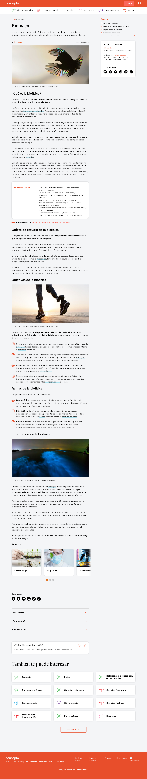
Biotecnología (20, 571)
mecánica (41, 259)
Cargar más (75, 729)
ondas (42, 417)
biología (73, 99)
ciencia (33, 99)
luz (76, 267)
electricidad (66, 267)
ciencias (51, 151)
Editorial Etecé (109, 48)
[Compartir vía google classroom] (29, 599)
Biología (21, 19)
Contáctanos (121, 758)
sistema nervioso (67, 427)
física (47, 102)
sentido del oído (69, 417)
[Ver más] (134, 35)
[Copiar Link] (39, 599)
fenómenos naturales (33, 111)
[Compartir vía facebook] (18, 599)
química (30, 157)
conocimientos (52, 382)
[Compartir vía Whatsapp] (34, 599)
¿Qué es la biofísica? (111, 23)
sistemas (20, 347)
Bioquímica (51, 571)
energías (80, 357)
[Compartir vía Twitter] (13, 599)
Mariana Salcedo (120, 55)
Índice (129, 3)
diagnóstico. (46, 371)
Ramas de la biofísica (111, 33)
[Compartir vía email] (24, 599)
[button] (47, 580)
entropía (22, 350)
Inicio (14, 19)
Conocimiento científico (90, 571)
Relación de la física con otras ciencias (51, 222)
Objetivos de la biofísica (112, 29)
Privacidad (109, 758)
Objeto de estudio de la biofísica (116, 26)
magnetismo (18, 270)
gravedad (62, 360)
